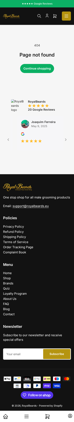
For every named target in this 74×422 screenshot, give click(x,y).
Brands (8, 283)
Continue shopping (37, 68)
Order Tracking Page (18, 247)
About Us (9, 299)
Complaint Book (14, 252)
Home (7, 273)
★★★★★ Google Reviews (37, 3)
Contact (9, 314)
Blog (6, 309)
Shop (7, 278)
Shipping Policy (14, 237)
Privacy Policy (13, 226)
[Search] (39, 16)
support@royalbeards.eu (31, 206)
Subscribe (57, 354)
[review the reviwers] (20, 134)
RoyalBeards (29, 405)
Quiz (6, 288)
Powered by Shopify (50, 405)
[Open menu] (66, 16)
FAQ (6, 304)
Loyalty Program (15, 294)
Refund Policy (13, 232)
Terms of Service (15, 242)
